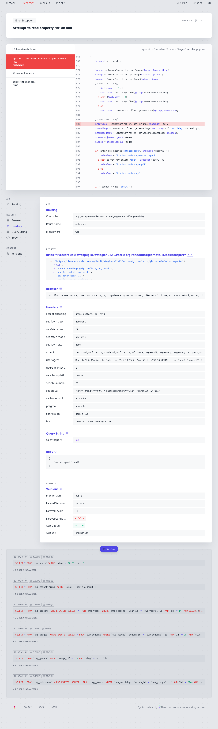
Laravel (54, 707)
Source (28, 707)
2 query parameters (26, 618)
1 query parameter (26, 570)
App (8, 198)
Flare (163, 707)
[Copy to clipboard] (201, 216)
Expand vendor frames (26, 49)
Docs (41, 707)
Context (11, 248)
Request (11, 214)
